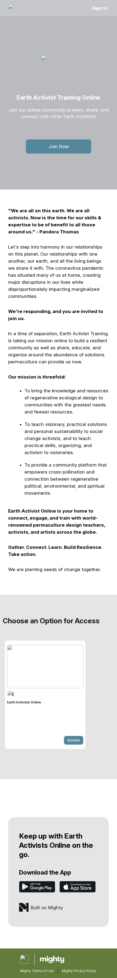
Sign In (99, 8)
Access (73, 740)
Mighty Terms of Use (37, 971)
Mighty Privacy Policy (79, 971)
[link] (45, 695)
